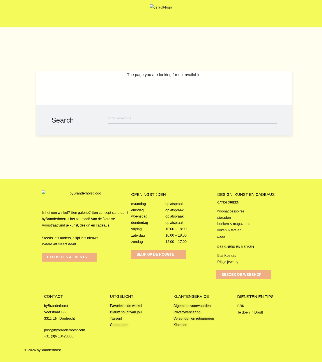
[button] (42, 13)
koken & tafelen (229, 230)
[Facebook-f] (283, 354)
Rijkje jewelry (227, 262)
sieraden (224, 217)
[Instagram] (293, 354)
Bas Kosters (226, 255)
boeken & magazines (233, 224)
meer (221, 236)
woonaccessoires (230, 211)
